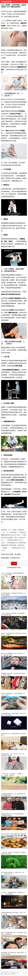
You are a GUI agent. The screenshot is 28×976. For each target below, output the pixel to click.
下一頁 (14, 563)
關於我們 (2, 973)
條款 (10, 973)
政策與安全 (7, 973)
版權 (14, 973)
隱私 (12, 973)
